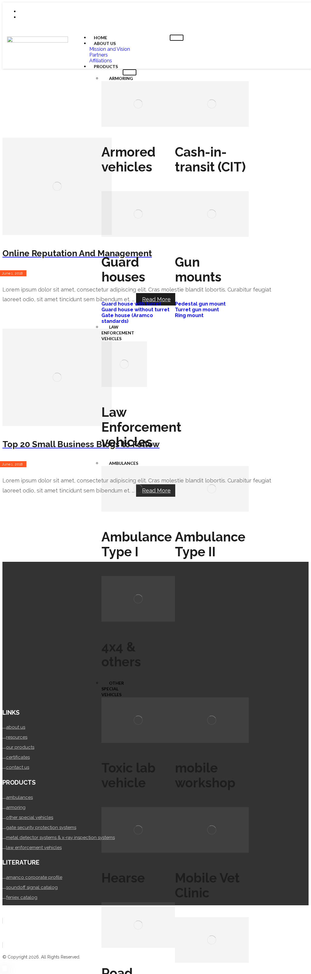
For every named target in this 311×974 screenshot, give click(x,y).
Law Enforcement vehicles (117, 332)
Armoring (121, 78)
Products (106, 66)
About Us (105, 43)
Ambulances (123, 463)
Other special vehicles (112, 688)
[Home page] (4, 98)
